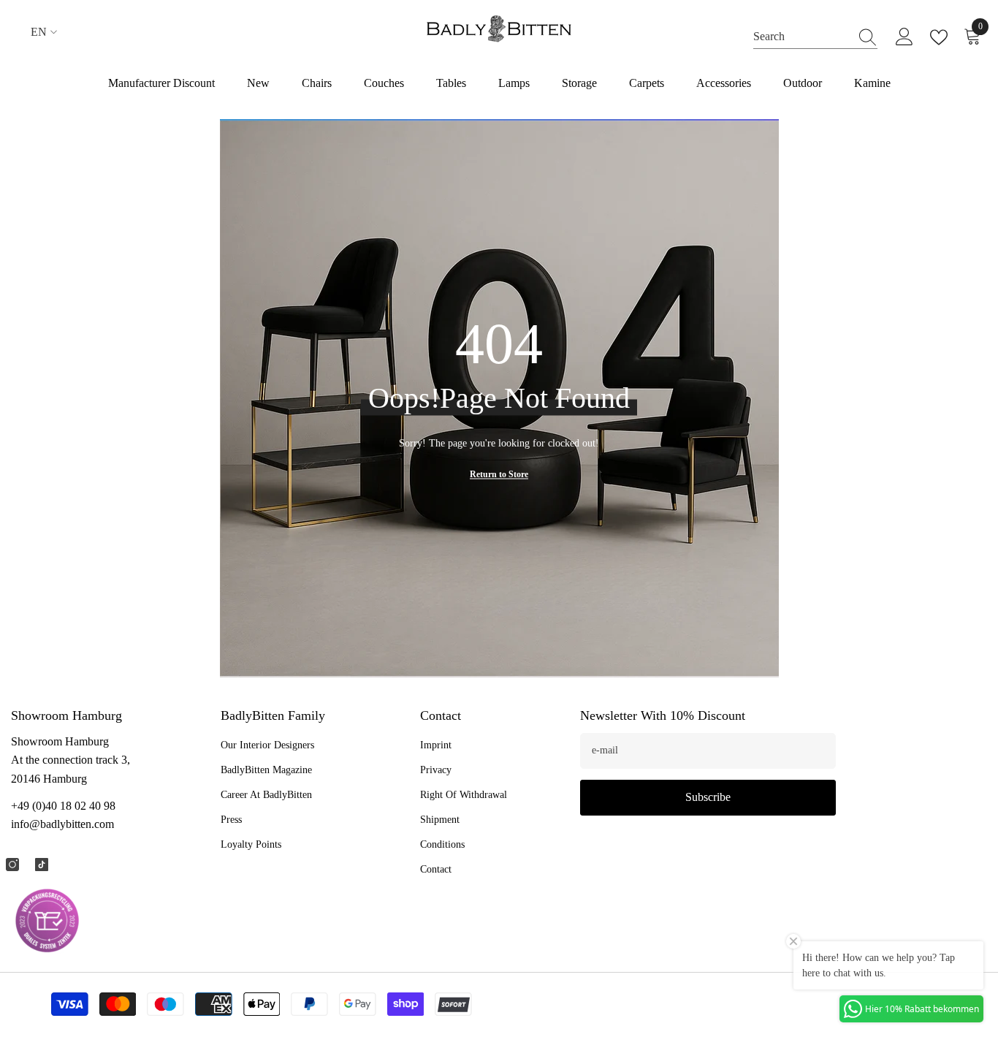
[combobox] (801, 36)
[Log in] (904, 37)
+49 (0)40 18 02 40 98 (63, 805)
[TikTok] (42, 864)
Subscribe (708, 797)
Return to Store (499, 474)
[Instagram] (12, 864)
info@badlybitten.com (62, 824)
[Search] (815, 36)
